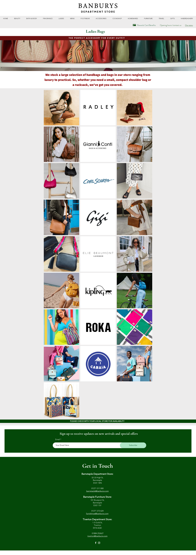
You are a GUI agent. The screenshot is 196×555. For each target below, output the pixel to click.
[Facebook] (95, 542)
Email (57, 439)
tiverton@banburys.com (97, 536)
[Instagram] (99, 542)
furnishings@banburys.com (97, 513)
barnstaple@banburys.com (97, 491)
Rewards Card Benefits (146, 25)
